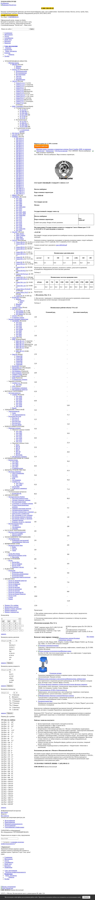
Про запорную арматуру (20, 389)
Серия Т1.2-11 (20, 84)
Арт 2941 (19, 332)
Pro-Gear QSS (16, 421)
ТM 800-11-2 (20, 178)
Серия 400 (19, 357)
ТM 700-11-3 (20, 175)
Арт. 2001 (19, 198)
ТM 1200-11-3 (20, 193)
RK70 (17, 450)
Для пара (19, 78)
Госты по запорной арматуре (17, 580)
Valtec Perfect (20, 233)
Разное (10, 599)
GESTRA (15, 476)
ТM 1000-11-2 (20, 188)
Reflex (14, 547)
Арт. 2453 (19, 440)
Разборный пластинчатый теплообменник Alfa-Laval (20, 541)
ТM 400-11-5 (20, 161)
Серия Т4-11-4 (20, 94)
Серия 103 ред (20, 267)
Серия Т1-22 (20, 89)
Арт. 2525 (19, 223)
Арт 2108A (19, 329)
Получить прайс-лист (41, 146)
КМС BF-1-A (20, 342)
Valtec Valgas (20, 239)
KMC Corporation (17, 106)
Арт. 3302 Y (19, 483)
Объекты (11, 54)
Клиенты (7, 53)
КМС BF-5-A (20, 351)
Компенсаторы (13, 460)
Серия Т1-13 (20, 86)
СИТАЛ (14, 81)
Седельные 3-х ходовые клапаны (22, 503)
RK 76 (18, 448)
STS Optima (19, 311)
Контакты (7, 41)
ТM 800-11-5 (20, 182)
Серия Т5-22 (20, 99)
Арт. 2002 (19, 200)
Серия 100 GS (20, 247)
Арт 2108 (19, 327)
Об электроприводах (18, 414)
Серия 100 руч (20, 242)
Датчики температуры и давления (23, 512)
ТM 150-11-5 (20, 141)
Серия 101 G (20, 259)
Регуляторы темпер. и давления (22, 518)
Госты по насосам (14, 590)
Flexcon (14, 549)
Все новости (5, 815)
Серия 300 (19, 356)
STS (13, 309)
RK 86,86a (19, 455)
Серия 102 (19, 262)
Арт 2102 (19, 384)
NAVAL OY (16, 69)
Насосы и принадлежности (17, 532)
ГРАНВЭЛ (15, 369)
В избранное (5, 3)
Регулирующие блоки (19, 502)
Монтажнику (8, 34)
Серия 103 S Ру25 (21, 279)
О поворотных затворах (19, 379)
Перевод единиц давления (13, 608)
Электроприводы (13, 411)
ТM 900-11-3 (20, 185)
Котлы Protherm (17, 564)
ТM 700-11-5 (20, 177)
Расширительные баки (15, 545)
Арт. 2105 (19, 217)
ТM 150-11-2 (20, 138)
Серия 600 (19, 361)
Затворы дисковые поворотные (18, 319)
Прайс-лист (8, 39)
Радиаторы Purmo (17, 575)
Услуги (6, 36)
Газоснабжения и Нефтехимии (14, 827)
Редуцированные (21, 73)
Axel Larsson (16, 376)
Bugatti (14, 408)
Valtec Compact (20, 235)
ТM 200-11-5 (20, 146)
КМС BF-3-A (20, 346)
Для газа (18, 76)
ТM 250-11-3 (20, 150)
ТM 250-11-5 (20, 151)
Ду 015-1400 (23, 115)
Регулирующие (20, 74)
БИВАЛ (14, 195)
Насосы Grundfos (17, 533)
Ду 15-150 (23, 109)
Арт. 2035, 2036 (21, 213)
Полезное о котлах (18, 567)
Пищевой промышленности (13, 824)
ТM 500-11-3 (20, 165)
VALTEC (15, 232)
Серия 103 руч (20, 264)
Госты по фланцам (14, 584)
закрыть (3, 634)
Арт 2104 (19, 326)
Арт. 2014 (19, 208)
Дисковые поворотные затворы (69, 639)
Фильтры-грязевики (14, 471)
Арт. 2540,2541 (20, 228)
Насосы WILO (16, 535)
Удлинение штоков (55, 673)
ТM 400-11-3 (20, 160)
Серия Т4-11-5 (20, 96)
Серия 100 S (20, 252)
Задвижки (55, 645)
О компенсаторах (17, 468)
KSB (13, 378)
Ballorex (18, 68)
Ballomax (19, 66)
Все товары (90, 636)
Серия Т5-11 (20, 98)
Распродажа (8, 49)
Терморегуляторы (17, 520)
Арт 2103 (19, 322)
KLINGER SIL (16, 493)
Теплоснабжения (10, 825)
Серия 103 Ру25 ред (22, 274)
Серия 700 (19, 363)
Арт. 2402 (19, 433)
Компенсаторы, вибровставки (76, 679)
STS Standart (20, 312)
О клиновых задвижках (19, 388)
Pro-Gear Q (15, 419)
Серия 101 (19, 257)
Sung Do (14, 354)
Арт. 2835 (15, 463)
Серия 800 (19, 364)
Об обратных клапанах (19, 456)
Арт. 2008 (19, 205)
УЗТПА (14, 316)
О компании (8, 33)
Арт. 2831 (15, 466)
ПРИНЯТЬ (86, 897)
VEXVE (14, 240)
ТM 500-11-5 (20, 166)
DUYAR (14, 475)
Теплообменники (13, 538)
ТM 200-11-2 (20, 143)
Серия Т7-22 (20, 103)
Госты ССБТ (12, 595)
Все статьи (4, 812)
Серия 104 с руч (21, 282)
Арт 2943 (19, 336)
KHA (21, 302)
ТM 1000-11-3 (20, 190)
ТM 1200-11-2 (20, 192)
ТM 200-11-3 (20, 145)
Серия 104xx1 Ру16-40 (23, 289)
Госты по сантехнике (15, 589)
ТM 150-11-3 (20, 140)
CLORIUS (15, 525)
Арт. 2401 (19, 431)
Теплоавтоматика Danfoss (16, 497)
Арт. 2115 (19, 220)
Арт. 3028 (19, 398)
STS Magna (19, 314)
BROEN (14, 64)
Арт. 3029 (19, 399)
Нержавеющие (20, 79)
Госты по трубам (13, 582)
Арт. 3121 (19, 441)
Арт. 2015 (19, 210)
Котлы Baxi (15, 562)
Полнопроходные (21, 71)
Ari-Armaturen (16, 371)
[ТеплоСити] (8, 5)
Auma (14, 413)
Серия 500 (19, 359)
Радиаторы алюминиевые (20, 574)
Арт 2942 (19, 334)
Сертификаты (8, 38)
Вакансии (7, 43)
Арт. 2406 (19, 435)
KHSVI (22, 301)
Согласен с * (12, 843)
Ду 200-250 (23, 123)
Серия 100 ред (20, 244)
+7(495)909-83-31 (13, 17)
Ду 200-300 (23, 111)
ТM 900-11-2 (20, 183)
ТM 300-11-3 (20, 155)
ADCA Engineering (18, 473)
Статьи (10, 597)
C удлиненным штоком (24, 130)
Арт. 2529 (19, 227)
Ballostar (18, 299)
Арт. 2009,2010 (20, 207)
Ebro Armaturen (17, 373)
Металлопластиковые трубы (17, 555)
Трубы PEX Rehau (14, 554)
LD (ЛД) (15, 135)
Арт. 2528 (19, 225)
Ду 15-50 (22, 116)
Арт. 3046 (19, 406)
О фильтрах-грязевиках (19, 488)
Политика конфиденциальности (15, 872)
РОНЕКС (15, 136)
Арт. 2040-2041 (20, 215)
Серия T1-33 (20, 93)
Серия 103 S (20, 277)
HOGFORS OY (17, 368)
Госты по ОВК (13, 585)
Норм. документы (11, 51)
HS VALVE (15, 133)
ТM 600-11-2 (20, 168)
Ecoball (18, 306)
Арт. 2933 (19, 230)
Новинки (8, 48)
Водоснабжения (10, 820)
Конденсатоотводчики (15, 523)
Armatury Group (17, 307)
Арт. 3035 (19, 403)
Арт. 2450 (19, 438)
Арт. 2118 (19, 222)
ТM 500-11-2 (20, 163)
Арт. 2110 (19, 218)
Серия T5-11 (20, 88)
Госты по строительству (16, 592)
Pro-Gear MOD (16, 425)
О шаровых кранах (18, 317)
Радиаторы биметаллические (21, 577)
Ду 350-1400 (23, 113)
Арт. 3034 (19, 401)
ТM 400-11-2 (20, 158)
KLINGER (15, 297)
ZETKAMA (16, 487)
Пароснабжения (10, 822)
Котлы (10, 560)
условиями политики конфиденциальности (12, 843)
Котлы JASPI (16, 565)
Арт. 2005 (19, 202)
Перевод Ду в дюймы (11, 605)
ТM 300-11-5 (20, 156)
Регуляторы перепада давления (22, 517)
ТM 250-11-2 (20, 148)
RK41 (17, 445)
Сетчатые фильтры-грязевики (77, 684)
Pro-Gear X (15, 418)
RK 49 (18, 453)
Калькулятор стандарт (12, 607)
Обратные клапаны (14, 428)
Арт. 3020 (19, 396)
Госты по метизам (14, 587)
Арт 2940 (19, 331)
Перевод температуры (12, 612)
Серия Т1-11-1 (20, 83)
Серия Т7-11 (20, 101)
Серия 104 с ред (21, 285)
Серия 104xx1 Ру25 (22, 292)
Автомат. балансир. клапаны (21, 500)
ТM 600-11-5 (20, 171)
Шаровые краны (13, 63)
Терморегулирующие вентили (21, 508)
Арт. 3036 (19, 404)
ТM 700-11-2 (20, 173)
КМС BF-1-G (20, 341)
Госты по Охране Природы (17, 594)
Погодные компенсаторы (20, 498)
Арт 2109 (19, 324)
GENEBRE (15, 197)
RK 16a (18, 451)
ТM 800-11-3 (20, 180)
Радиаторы (11, 570)
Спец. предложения (11, 46)
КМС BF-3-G (20, 344)
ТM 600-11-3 (20, 170)
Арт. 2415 (19, 436)
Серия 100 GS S (21, 254)
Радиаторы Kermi (17, 572)
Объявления (8, 867)
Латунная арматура (14, 393)
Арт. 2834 (15, 461)
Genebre (14, 394)
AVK (13, 386)
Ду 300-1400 (23, 125)
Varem (14, 550)
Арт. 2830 (15, 465)
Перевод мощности (11, 610)
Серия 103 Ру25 (21, 270)
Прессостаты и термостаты (20, 513)
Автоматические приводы (20, 510)
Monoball (19, 304)
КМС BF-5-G (20, 347)
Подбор (6, 56)
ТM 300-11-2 (20, 153)
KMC (14, 339)
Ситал (14, 337)
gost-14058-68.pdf (61, 245)
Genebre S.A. (16, 383)
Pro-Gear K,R (16, 423)
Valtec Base (19, 237)
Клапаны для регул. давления (21, 522)
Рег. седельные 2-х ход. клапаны (22, 515)
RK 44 (18, 446)
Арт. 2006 (19, 203)
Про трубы (15, 557)
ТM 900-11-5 (20, 187)
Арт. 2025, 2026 (21, 212)
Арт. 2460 (19, 485)
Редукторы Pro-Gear (14, 416)
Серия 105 (19, 295)
